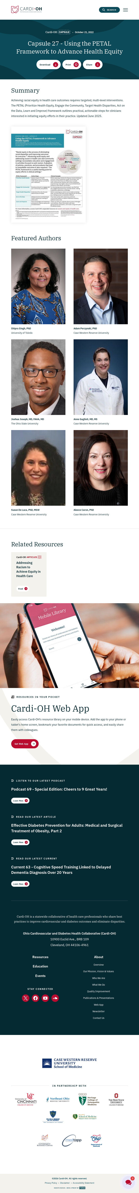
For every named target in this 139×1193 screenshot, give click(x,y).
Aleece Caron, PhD (84, 509)
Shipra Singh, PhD (21, 328)
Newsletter (99, 1011)
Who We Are (98, 978)
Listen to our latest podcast (40, 780)
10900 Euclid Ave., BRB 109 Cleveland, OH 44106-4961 (69, 939)
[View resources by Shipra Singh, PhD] (38, 323)
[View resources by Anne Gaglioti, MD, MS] (101, 414)
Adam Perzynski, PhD (85, 328)
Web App (98, 1004)
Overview (99, 964)
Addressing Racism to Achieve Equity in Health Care (28, 569)
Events (40, 975)
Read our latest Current (36, 858)
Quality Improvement (98, 991)
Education (40, 966)
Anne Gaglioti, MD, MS (85, 419)
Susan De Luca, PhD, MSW (25, 509)
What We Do (98, 984)
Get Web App (21, 743)
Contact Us (98, 1018)
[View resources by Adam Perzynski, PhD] (101, 323)
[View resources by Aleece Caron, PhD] (101, 504)
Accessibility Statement (83, 1182)
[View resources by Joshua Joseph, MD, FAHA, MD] (38, 414)
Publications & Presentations (98, 998)
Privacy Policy (51, 1182)
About (98, 956)
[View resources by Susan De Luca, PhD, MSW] (38, 504)
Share (89, 64)
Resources (40, 956)
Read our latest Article (36, 816)
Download (45, 64)
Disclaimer (65, 1182)
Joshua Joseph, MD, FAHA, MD (27, 419)
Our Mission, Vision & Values (98, 971)
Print (68, 64)
